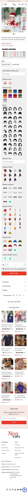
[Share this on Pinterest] (20, 295)
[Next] (25, 19)
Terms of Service (5, 450)
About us (3, 445)
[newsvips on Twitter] (18, 489)
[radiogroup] (14, 83)
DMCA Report (18, 457)
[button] (14, 71)
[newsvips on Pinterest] (12, 489)
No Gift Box (15, 64)
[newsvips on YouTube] (21, 489)
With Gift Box (6, 64)
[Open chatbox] (24, 490)
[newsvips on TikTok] (15, 489)
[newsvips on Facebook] (7, 489)
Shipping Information (19, 447)
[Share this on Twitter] (14, 295)
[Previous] (2, 19)
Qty (3, 264)
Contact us (17, 445)
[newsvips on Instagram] (10, 489)
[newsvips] (14, 4)
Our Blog (3, 453)
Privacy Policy (4, 447)
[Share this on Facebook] (17, 295)
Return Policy (18, 450)
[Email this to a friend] (23, 295)
